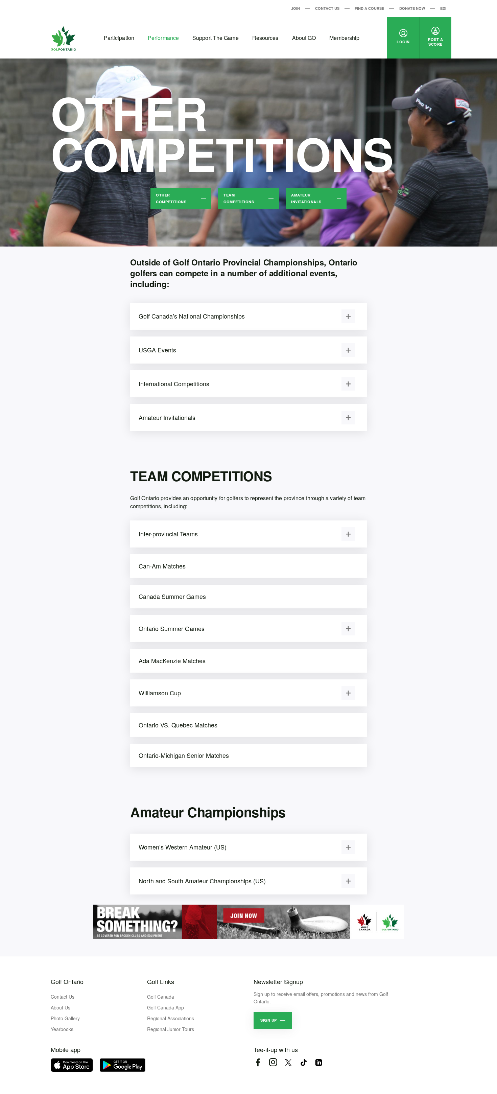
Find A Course (369, 8)
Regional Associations (170, 1018)
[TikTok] (303, 1062)
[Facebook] (258, 1062)
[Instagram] (273, 1062)
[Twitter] (288, 1062)
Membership (344, 38)
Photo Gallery (65, 1018)
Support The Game (215, 38)
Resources (265, 38)
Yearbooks (62, 1029)
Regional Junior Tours (170, 1029)
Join (295, 8)
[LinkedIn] (318, 1062)
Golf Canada (160, 996)
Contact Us (327, 8)
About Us (60, 1007)
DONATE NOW (412, 8)
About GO (304, 38)
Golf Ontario (67, 981)
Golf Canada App (165, 1007)
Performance (163, 38)
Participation (119, 38)
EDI (443, 8)
